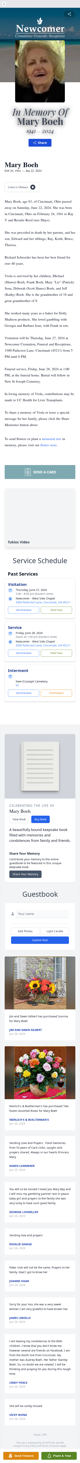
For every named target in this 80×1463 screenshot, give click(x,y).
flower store (48, 445)
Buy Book (40, 819)
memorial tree (51, 438)
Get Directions (23, 610)
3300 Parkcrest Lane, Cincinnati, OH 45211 (43, 602)
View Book (19, 819)
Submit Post (40, 940)
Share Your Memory (25, 874)
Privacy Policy (29, 1445)
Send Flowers (56, 693)
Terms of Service (51, 1445)
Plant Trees (56, 610)
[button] (40, 982)
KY (17, 685)
